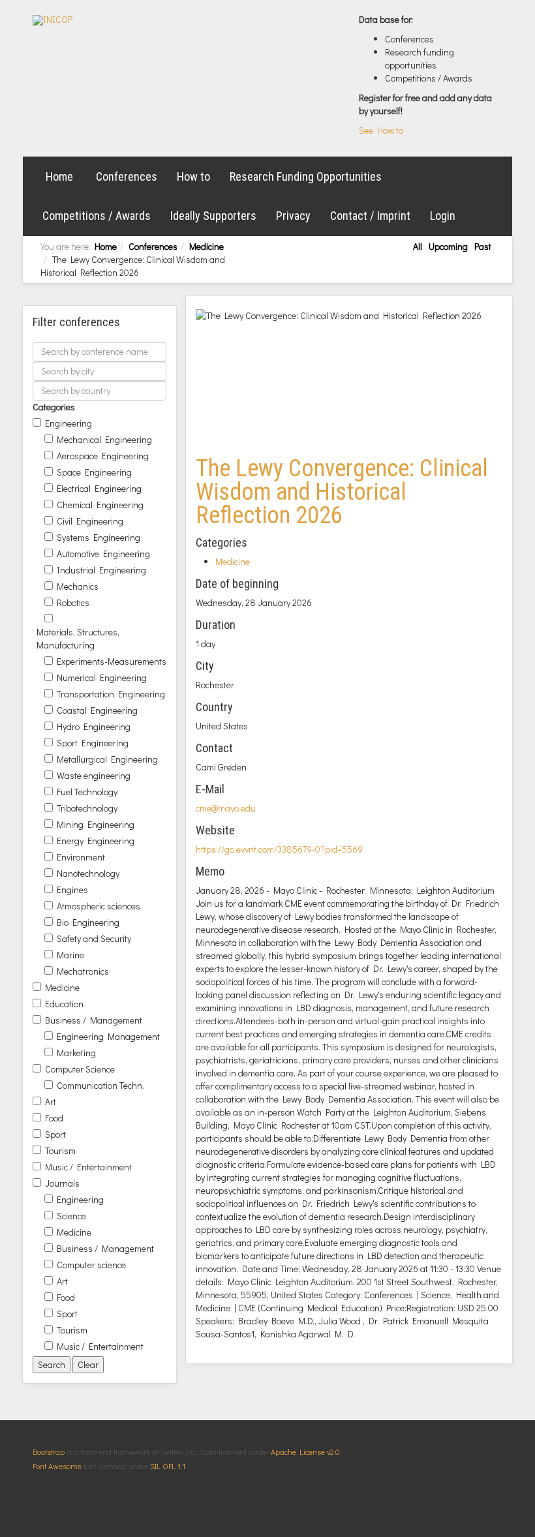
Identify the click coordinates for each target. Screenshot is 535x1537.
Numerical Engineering (102, 677)
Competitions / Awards (96, 215)
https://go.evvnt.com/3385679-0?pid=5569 (279, 849)
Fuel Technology (87, 791)
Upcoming (448, 246)
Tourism (60, 1150)
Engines (72, 889)
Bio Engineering (88, 922)
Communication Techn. (100, 1085)
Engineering (68, 423)
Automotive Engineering (103, 553)
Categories (54, 407)
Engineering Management (108, 1036)
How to (193, 176)
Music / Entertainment (88, 1167)
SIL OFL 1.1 (167, 1466)
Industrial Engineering (101, 570)
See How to (381, 130)
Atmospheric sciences (98, 906)
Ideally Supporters (213, 215)
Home (59, 176)
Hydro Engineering (93, 726)
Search (51, 1364)
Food (54, 1118)
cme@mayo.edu (226, 808)
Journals (62, 1183)
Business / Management (93, 1020)
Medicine (206, 246)
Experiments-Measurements (111, 661)
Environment (81, 857)
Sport (55, 1134)
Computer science (91, 1264)
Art (50, 1101)
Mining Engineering (95, 824)
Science (71, 1216)
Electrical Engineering (99, 488)
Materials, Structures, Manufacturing (78, 638)
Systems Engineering (98, 537)
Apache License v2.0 (305, 1451)
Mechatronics (83, 971)
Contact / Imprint (370, 215)
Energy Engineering (95, 840)
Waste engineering (93, 775)
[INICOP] (52, 20)
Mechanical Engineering (104, 439)
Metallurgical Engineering (107, 759)
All (417, 246)
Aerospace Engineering (103, 455)
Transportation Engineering (111, 694)
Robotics (73, 602)
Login (442, 215)
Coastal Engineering (97, 710)
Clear (88, 1364)
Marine (70, 955)
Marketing (76, 1052)
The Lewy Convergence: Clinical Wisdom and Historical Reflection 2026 (342, 492)
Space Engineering (94, 472)
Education (64, 1003)
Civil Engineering (90, 521)
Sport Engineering (93, 743)
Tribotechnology (87, 808)
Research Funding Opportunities (306, 176)
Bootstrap (49, 1451)
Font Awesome (57, 1466)
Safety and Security (94, 938)
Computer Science (80, 1069)
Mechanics (78, 586)
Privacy (293, 215)
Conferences (126, 176)
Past (482, 246)
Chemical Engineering (100, 504)
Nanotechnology (88, 873)
